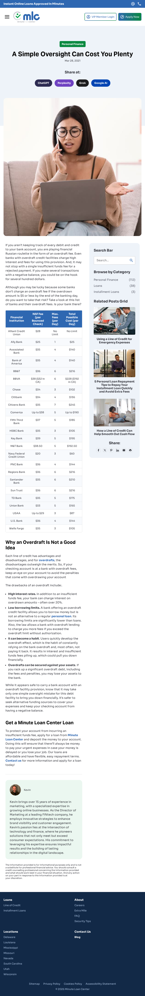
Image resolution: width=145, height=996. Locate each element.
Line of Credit (12, 905)
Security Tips (82, 921)
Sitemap (34, 983)
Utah (7, 969)
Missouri (9, 953)
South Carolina (13, 963)
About (79, 900)
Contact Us (82, 932)
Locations (11, 932)
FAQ (77, 915)
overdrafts (46, 560)
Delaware (9, 937)
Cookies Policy (73, 983)
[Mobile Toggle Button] (7, 16)
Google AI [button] (100, 83)
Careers (79, 905)
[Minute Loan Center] (26, 16)
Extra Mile (80, 910)
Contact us (13, 760)
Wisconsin (10, 974)
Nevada (8, 958)
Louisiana (9, 942)
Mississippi (11, 947)
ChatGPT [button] (43, 83)
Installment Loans (114, 292)
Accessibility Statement (101, 983)
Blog (77, 937)
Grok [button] (82, 83)
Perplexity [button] (64, 83)
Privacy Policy (51, 983)
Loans (114, 286)
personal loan (61, 616)
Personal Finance (114, 280)
